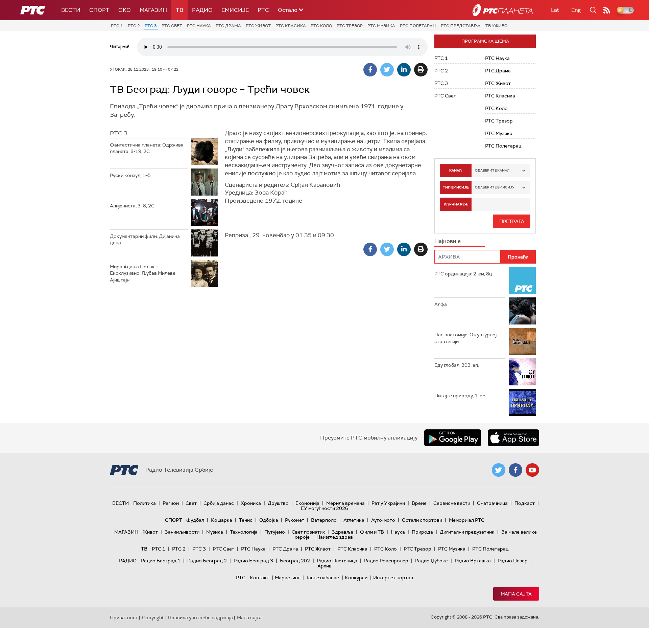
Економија (307, 503)
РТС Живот (258, 25)
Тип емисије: (456, 187)
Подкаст (524, 503)
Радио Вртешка (473, 561)
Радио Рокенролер (386, 561)
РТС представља (461, 25)
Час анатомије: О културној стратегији (465, 338)
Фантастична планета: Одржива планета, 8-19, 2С (147, 148)
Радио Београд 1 (161, 561)
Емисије (235, 10)
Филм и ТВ (372, 532)
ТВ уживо (496, 25)
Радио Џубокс (431, 561)
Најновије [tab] (447, 241)
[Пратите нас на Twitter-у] (498, 470)
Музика (214, 532)
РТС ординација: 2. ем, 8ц (463, 274)
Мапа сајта (516, 594)
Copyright (153, 617)
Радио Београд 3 (253, 561)
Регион (171, 503)
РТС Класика (290, 25)
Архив (324, 566)
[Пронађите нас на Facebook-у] (515, 470)
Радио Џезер (513, 561)
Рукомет (294, 520)
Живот (150, 532)
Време (419, 503)
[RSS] (607, 10)
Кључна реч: (456, 204)
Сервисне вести (451, 503)
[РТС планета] (503, 10)
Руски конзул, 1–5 (130, 175)
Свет (191, 503)
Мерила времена (345, 503)
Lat (555, 10)
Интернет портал (393, 578)
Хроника (251, 503)
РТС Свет (172, 25)
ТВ (179, 10)
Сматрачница (492, 503)
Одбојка (268, 520)
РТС (263, 10)
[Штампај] (421, 69)
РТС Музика (381, 25)
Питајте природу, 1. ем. (460, 395)
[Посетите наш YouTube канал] (532, 470)
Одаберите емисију (494, 187)
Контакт (259, 578)
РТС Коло (321, 25)
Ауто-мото (383, 520)
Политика (144, 503)
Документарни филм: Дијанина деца (145, 239)
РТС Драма (228, 25)
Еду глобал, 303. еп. (456, 365)
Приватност (124, 617)
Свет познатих (308, 532)
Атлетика (353, 520)
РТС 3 (151, 25)
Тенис (246, 520)
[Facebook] (370, 69)
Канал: (455, 170)
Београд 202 (295, 561)
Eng (576, 10)
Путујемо (274, 532)
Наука (398, 532)
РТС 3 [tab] (118, 133)
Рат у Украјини (388, 503)
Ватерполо (324, 520)
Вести (70, 10)
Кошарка (221, 520)
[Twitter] (387, 69)
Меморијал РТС (466, 520)
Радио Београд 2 (207, 561)
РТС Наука (199, 25)
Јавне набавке (322, 578)
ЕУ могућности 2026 (324, 508)
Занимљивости (182, 532)
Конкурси (356, 578)
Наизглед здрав (334, 537)
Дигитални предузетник (467, 532)
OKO (124, 10)
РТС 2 (134, 25)
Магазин (153, 10)
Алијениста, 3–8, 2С (132, 206)
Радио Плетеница (337, 561)
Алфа (440, 304)
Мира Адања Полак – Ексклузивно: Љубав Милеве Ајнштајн (142, 273)
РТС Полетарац (418, 25)
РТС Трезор (350, 25)
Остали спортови (422, 520)
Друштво (278, 503)
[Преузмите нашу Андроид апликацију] (452, 437)
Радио (202, 10)
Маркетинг (287, 578)
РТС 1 (117, 25)
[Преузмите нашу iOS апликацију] (513, 437)
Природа (422, 532)
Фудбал (195, 520)
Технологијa (244, 532)
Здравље (342, 532)
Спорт (99, 10)
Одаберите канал (492, 170)
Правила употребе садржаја (200, 617)
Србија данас (218, 503)
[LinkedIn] (404, 69)
